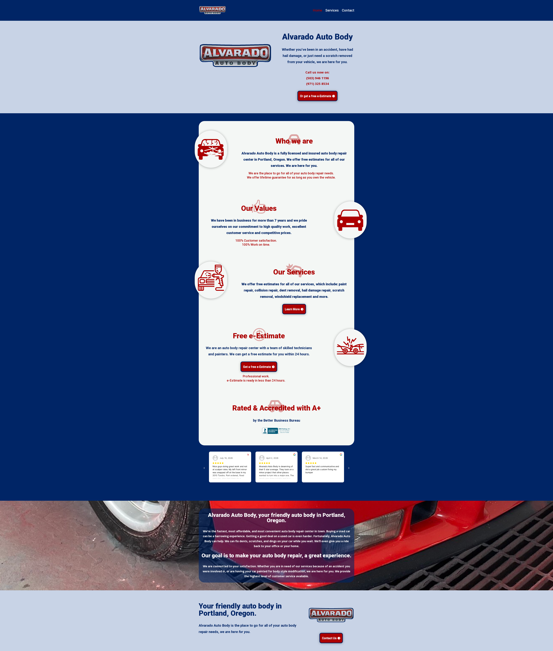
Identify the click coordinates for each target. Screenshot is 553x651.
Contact (348, 10)
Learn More (292, 309)
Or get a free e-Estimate (315, 96)
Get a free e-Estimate (257, 366)
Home (317, 10)
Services (332, 10)
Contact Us (329, 638)
